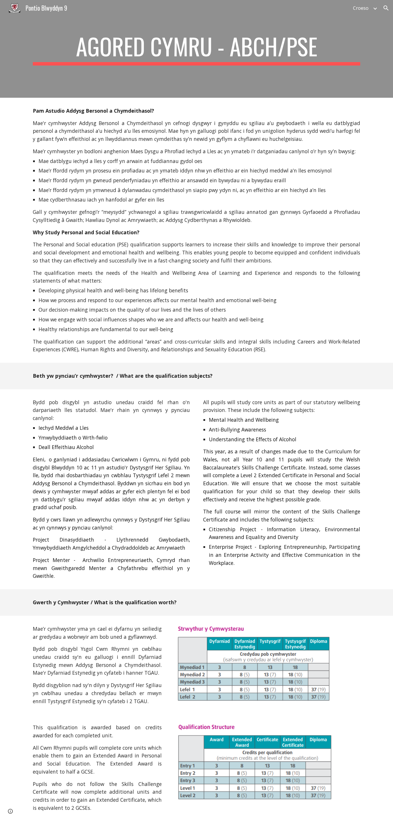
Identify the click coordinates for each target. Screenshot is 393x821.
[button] (386, 8)
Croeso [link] (361, 8)
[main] (196, 49)
